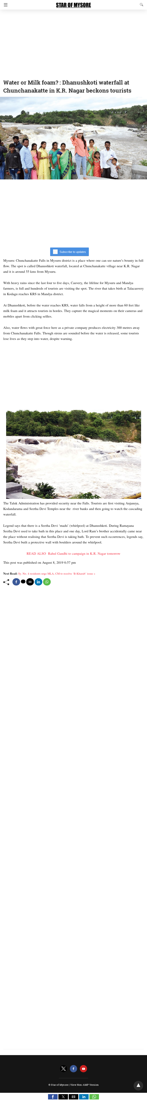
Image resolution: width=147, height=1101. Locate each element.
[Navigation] (4, 5)
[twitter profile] (63, 1068)
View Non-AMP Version (84, 1084)
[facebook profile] (73, 1068)
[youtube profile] (83, 1068)
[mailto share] (30, 582)
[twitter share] (23, 581)
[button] (53, 1096)
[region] (73, 43)
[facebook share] (16, 582)
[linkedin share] (38, 582)
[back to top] (138, 1085)
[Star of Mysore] (73, 3)
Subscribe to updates (73, 251)
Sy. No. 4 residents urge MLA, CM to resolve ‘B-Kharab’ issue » (56, 573)
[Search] (140, 4)
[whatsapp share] (47, 582)
